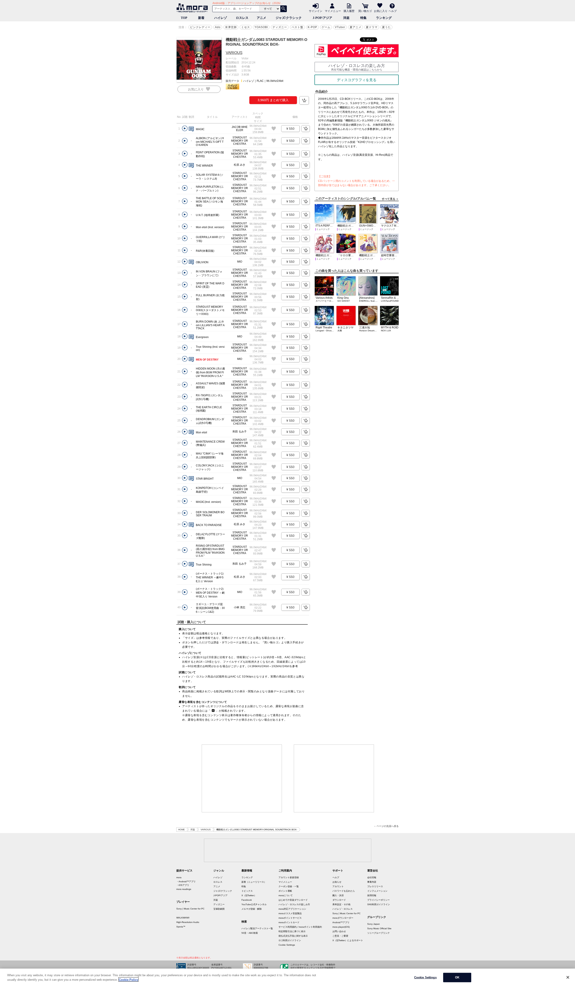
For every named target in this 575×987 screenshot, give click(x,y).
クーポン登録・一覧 (289, 886)
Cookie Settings (287, 945)
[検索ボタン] (283, 9)
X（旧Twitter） (248, 895)
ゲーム (326, 27)
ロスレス (242, 18)
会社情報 (371, 877)
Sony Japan (373, 924)
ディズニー (279, 27)
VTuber (340, 27)
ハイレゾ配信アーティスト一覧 (257, 928)
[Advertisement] (242, 778)
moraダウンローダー (342, 918)
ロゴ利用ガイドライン (290, 940)
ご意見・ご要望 (340, 936)
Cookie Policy (128, 979)
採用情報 (371, 895)
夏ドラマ (372, 27)
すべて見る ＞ (390, 199)
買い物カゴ (365, 10)
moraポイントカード (289, 922)
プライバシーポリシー (378, 900)
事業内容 (371, 882)
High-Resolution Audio (187, 922)
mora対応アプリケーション (292, 909)
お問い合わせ (339, 931)
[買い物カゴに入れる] (304, 100)
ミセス (245, 27)
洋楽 (346, 18)
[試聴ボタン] (185, 128)
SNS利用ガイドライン (378, 904)
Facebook (246, 900)
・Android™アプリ (186, 881)
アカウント (338, 886)
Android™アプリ (340, 922)
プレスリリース (375, 886)
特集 (363, 18)
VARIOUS (234, 53)
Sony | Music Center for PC (190, 908)
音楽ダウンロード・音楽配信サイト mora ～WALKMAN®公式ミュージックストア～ (193, 7)
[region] (287, 978)
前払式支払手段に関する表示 (293, 936)
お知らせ (336, 882)
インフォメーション (377, 891)
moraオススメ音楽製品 (290, 913)
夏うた (386, 27)
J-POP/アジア (322, 18)
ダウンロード (339, 900)
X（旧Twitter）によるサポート (347, 940)
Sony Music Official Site (379, 928)
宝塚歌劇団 (219, 909)
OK (457, 977)
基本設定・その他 (341, 904)
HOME (181, 829)
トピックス (247, 891)
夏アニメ (355, 27)
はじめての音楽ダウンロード (293, 900)
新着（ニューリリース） (253, 882)
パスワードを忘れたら (343, 891)
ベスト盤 (297, 27)
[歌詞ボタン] (191, 129)
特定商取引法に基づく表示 (292, 931)
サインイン (315, 10)
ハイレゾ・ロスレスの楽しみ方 (294, 904)
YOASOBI (261, 27)
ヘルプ (393, 10)
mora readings (183, 889)
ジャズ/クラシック (289, 18)
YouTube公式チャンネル (254, 904)
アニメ (261, 18)
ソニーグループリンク (378, 933)
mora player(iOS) (341, 927)
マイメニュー (333, 10)
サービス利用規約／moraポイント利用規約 (300, 927)
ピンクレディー (200, 27)
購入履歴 (349, 10)
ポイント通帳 (285, 891)
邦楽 (192, 829)
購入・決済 (338, 895)
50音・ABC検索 (249, 933)
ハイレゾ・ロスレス (342, 909)
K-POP (312, 27)
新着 (201, 18)
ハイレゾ (220, 18)
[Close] (568, 977)
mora (178, 877)
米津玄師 (231, 27)
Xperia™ (180, 926)
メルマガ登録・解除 (251, 909)
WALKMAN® (182, 917)
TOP (184, 18)
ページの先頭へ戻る (387, 826)
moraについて (286, 895)
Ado (218, 27)
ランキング (384, 18)
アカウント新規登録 (289, 877)
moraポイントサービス (290, 918)
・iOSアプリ (182, 885)
